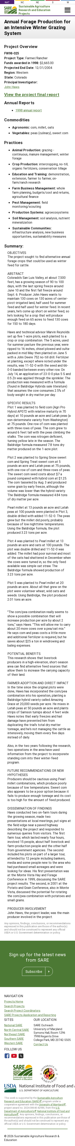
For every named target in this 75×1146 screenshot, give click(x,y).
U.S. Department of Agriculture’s (32, 1109)
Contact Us (41, 1044)
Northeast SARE (14, 1034)
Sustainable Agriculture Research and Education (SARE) (33, 1099)
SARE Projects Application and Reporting (30, 1015)
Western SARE (13, 1043)
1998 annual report (28, 110)
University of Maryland (51, 1104)
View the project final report (31, 94)
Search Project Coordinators (22, 1010)
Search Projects (14, 1006)
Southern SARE (14, 1039)
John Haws (11, 87)
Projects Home (13, 1001)
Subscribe (33, 971)
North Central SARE (16, 1030)
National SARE (13, 1025)
